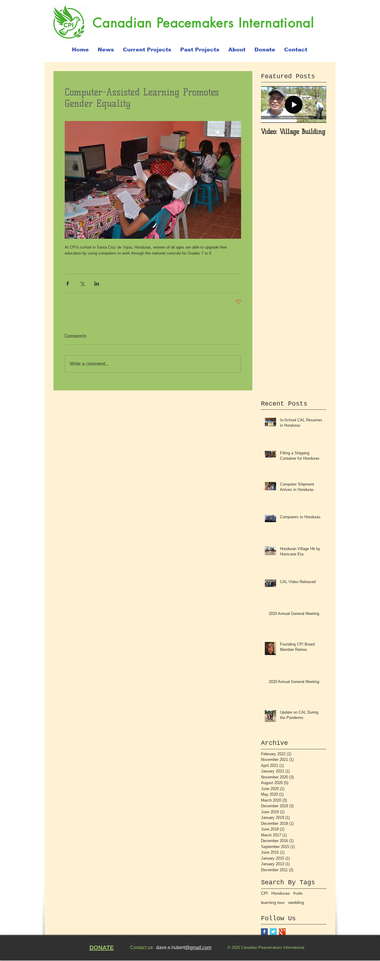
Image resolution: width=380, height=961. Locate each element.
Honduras (280, 893)
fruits (298, 893)
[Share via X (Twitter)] (82, 283)
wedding (296, 902)
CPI (264, 893)
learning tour (273, 902)
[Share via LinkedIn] (96, 283)
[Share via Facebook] (67, 283)
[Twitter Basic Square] (273, 931)
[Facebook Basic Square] (264, 931)
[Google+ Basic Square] (282, 931)
